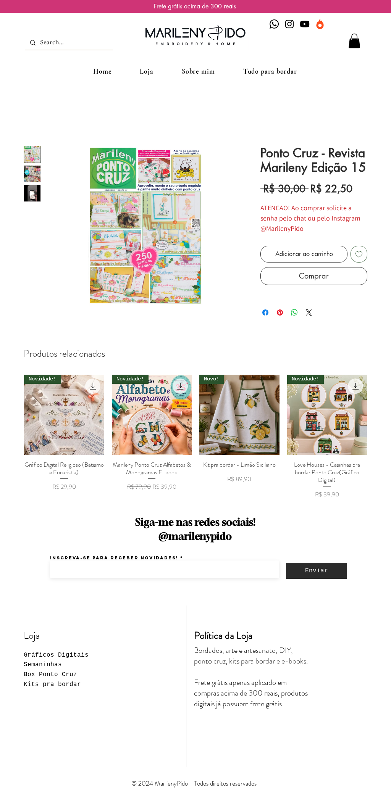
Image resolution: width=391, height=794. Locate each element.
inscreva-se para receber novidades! (114, 558)
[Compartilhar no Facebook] (265, 312)
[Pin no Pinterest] (279, 312)
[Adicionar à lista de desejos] (359, 254)
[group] (195, 436)
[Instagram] (289, 24)
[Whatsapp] (274, 24)
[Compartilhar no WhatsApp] (294, 312)
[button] (354, 41)
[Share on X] (308, 312)
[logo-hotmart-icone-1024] (320, 24)
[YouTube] (304, 24)
